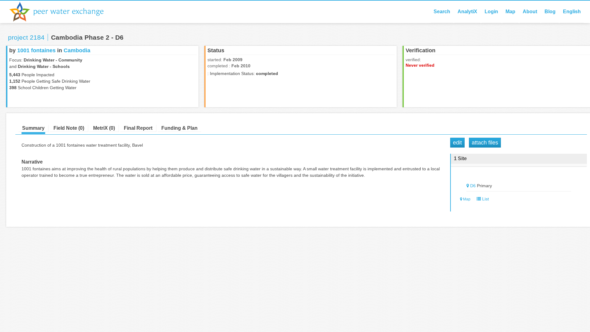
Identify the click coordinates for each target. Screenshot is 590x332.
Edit (457, 143)
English (572, 11)
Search (442, 11)
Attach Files (485, 143)
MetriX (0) (104, 128)
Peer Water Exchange (61, 12)
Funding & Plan (179, 128)
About (530, 11)
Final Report (138, 128)
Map (510, 11)
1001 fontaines (36, 50)
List (485, 198)
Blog (550, 11)
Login (491, 11)
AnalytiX (467, 11)
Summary (33, 128)
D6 (473, 185)
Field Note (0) (68, 128)
